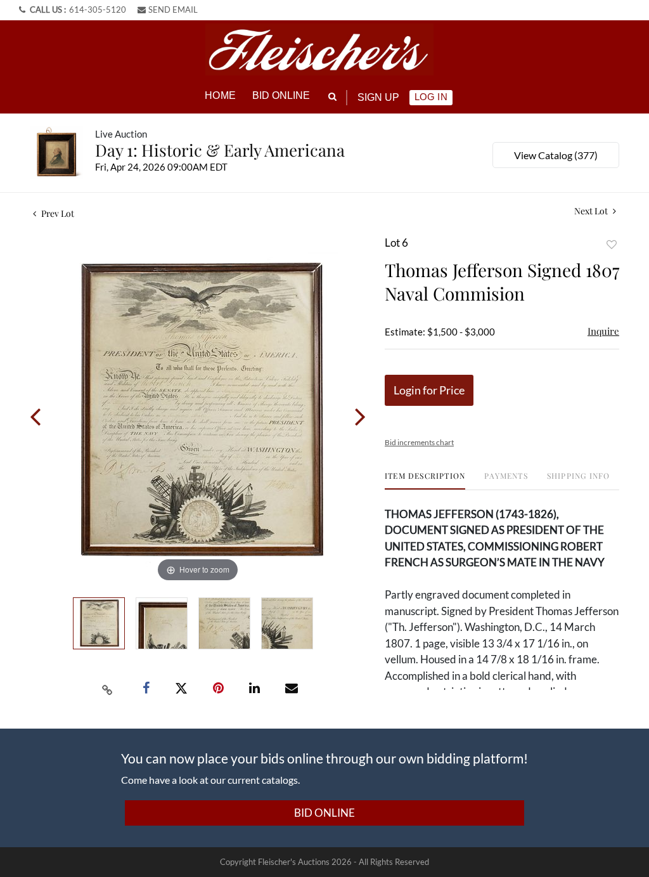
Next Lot (592, 210)
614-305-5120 (97, 9)
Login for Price (429, 390)
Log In (430, 96)
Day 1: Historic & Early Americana (220, 150)
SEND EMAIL (173, 9)
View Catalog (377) (556, 155)
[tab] (425, 480)
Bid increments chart (419, 442)
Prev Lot (56, 213)
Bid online (281, 95)
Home (220, 95)
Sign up (378, 97)
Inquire (603, 331)
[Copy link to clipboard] (107, 688)
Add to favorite (611, 244)
